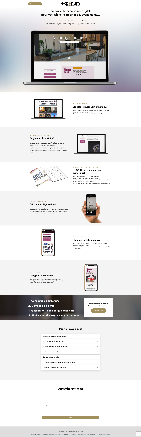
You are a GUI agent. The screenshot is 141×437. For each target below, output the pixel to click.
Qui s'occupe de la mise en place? (54, 341)
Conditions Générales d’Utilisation (51, 434)
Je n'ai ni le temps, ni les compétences (55, 347)
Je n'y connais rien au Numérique (53, 352)
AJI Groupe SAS (79, 431)
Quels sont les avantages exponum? (54, 336)
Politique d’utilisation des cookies (87, 434)
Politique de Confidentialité (69, 434)
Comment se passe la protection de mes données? (59, 362)
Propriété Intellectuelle (104, 434)
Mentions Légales (36, 434)
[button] (70, 336)
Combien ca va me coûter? (51, 357)
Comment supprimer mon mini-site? (54, 367)
